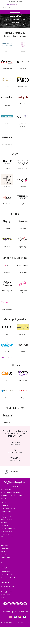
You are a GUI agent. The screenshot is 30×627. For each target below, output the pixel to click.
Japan (2, 597)
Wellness (3, 554)
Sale (2, 560)
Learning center (5, 571)
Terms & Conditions (6, 611)
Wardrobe (3, 551)
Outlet (2, 563)
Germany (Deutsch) (6, 592)
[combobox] (15, 8)
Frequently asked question (8, 508)
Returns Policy (15, 612)
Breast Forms (4, 545)
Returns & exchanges (7, 520)
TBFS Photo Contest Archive (8, 537)
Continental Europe (6, 589)
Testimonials (4, 525)
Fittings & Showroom (6, 531)
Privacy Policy (14, 611)
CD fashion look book (7, 505)
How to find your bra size (8, 577)
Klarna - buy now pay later (8, 528)
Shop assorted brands (6, 357)
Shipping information (7, 517)
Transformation (5, 548)
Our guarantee (5, 514)
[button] (27, 4)
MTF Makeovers (5, 534)
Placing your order (6, 511)
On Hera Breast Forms (15, 19)
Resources (4, 522)
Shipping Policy (21, 611)
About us (3, 502)
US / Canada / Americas (7, 586)
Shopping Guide (5, 557)
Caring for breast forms (7, 574)
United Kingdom (5, 595)
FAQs (27, 611)
